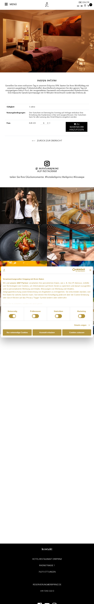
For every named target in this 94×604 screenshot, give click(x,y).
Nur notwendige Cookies (17, 332)
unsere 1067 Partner (19, 283)
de (80, 3)
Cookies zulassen (76, 332)
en (84, 3)
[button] (87, 6)
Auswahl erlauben (47, 332)
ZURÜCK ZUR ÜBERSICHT (49, 141)
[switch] (35, 316)
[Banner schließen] (90, 270)
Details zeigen (80, 325)
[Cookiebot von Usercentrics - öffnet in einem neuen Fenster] (74, 270)
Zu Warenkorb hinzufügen (76, 127)
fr (88, 3)
